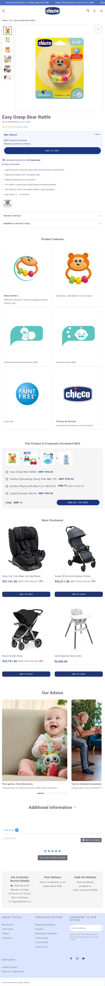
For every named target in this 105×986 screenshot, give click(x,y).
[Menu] (3, 11)
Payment (39, 929)
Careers (5, 933)
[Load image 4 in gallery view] (7, 59)
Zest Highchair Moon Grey (68, 656)
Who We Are (7, 925)
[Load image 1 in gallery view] (7, 30)
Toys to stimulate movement (86, 784)
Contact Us (7, 938)
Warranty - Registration (13, 971)
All (10, 20)
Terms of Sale (41, 942)
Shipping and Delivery (45, 925)
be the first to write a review (52, 858)
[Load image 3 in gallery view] (7, 49)
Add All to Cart (78, 502)
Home (5, 20)
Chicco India (12, 982)
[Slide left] (7, 26)
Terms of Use (41, 947)
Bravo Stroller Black (12, 656)
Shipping (7, 144)
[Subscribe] (101, 928)
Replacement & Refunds (46, 933)
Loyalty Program (10, 967)
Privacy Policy (41, 938)
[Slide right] (7, 77)
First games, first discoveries (17, 784)
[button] (91, 840)
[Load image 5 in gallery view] (7, 69)
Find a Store (7, 929)
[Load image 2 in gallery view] (7, 40)
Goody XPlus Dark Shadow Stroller (73, 576)
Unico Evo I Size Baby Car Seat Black (21, 576)
